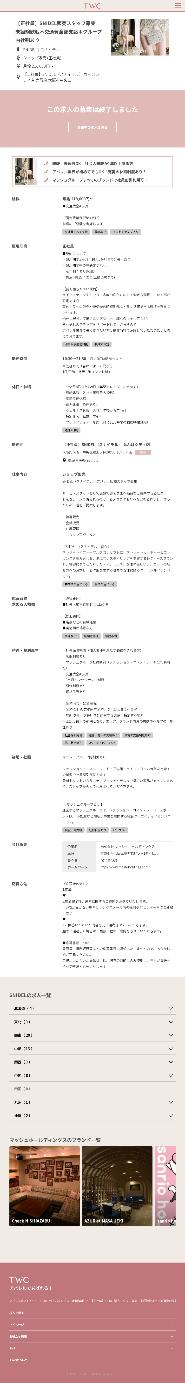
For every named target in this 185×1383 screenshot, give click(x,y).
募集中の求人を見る (92, 127)
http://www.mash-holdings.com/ (125, 867)
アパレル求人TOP (21, 1301)
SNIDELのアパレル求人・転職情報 (62, 1301)
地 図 (143, 452)
